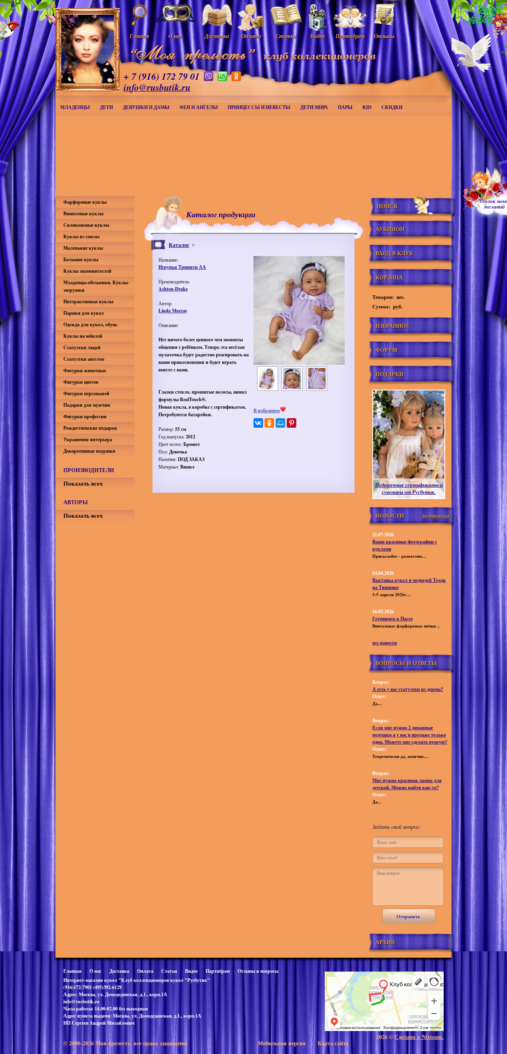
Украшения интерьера (87, 439)
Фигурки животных (84, 370)
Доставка (119, 971)
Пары (345, 107)
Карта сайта (333, 1043)
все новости (384, 642)
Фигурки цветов (80, 382)
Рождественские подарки (90, 428)
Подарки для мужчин (86, 405)
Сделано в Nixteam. (419, 1037)
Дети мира (314, 107)
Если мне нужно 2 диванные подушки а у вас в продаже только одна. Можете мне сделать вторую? (409, 734)
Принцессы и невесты (259, 107)
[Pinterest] (291, 423)
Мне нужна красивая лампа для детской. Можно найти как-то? (407, 784)
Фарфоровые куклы (85, 202)
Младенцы (75, 107)
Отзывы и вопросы (258, 971)
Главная (72, 971)
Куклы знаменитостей (87, 271)
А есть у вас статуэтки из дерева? (407, 689)
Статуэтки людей (82, 347)
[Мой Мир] (280, 423)
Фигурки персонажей (86, 393)
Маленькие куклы (83, 248)
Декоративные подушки (89, 451)
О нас (95, 971)
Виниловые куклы (83, 213)
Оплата (145, 971)
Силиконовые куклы (86, 225)
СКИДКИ (391, 107)
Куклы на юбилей (82, 336)
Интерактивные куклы (88, 301)
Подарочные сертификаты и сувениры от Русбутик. (409, 488)
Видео (191, 971)
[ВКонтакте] (258, 423)
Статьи (169, 971)
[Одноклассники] (269, 423)
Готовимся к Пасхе (392, 618)
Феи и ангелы (198, 107)
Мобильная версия (282, 1043)
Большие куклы (80, 259)
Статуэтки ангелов (83, 359)
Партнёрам (218, 971)
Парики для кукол (83, 313)
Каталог (179, 245)
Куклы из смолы (81, 236)
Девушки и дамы (146, 107)
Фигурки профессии (85, 416)
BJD (367, 107)
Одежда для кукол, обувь (90, 324)
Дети (106, 107)
